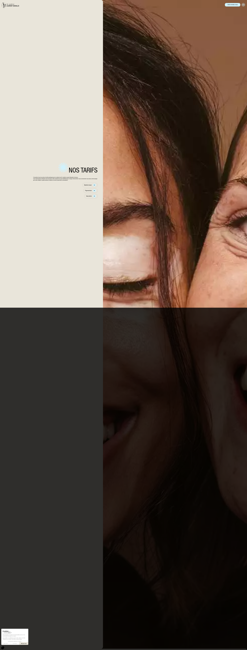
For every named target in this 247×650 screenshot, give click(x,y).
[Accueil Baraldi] (10, 8)
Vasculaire (89, 196)
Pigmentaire (88, 190)
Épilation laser (88, 185)
